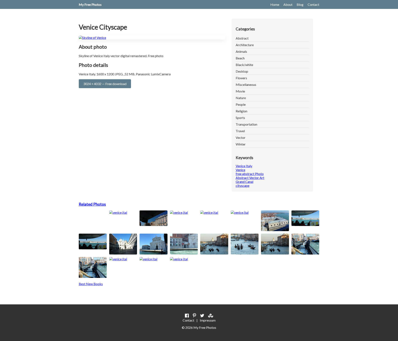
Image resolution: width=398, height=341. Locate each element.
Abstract (242, 38)
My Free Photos (90, 4)
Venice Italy (244, 166)
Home (274, 4)
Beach (240, 58)
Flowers (241, 78)
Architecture (245, 45)
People (241, 104)
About (287, 4)
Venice (240, 170)
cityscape (242, 185)
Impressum (208, 320)
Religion (241, 111)
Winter (241, 144)
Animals (241, 51)
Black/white (244, 65)
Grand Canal (244, 182)
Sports (240, 118)
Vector (240, 137)
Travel (240, 131)
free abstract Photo (250, 174)
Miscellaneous (246, 84)
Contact (313, 4)
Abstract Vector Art (250, 178)
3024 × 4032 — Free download (104, 84)
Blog (300, 4)
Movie (240, 91)
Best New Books (91, 284)
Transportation (246, 124)
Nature (241, 98)
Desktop (242, 71)
